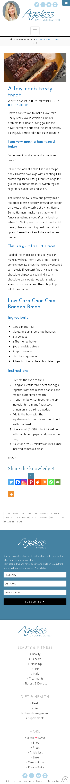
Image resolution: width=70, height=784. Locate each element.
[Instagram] (24, 479)
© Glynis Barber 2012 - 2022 (20, 781)
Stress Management (36, 713)
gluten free (56, 513)
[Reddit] (38, 479)
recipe (53, 517)
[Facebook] (18, 479)
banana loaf (18, 513)
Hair (36, 668)
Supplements (36, 718)
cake (29, 513)
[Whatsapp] (51, 479)
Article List (36, 752)
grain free (9, 517)
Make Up (36, 663)
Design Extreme (56, 781)
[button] (35, 31)
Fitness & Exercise (36, 683)
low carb (43, 517)
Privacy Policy (40, 568)
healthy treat (23, 517)
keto (34, 517)
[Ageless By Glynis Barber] (35, 631)
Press (36, 747)
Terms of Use (36, 762)
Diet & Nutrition (24, 39)
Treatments (36, 678)
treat (19, 521)
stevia (61, 517)
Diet (36, 708)
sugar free (9, 521)
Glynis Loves (36, 737)
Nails (36, 673)
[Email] (57, 479)
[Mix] (44, 479)
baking (7, 513)
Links (36, 757)
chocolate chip (41, 513)
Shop (36, 742)
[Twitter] (11, 479)
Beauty (36, 653)
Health (36, 703)
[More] (11, 491)
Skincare (36, 658)
